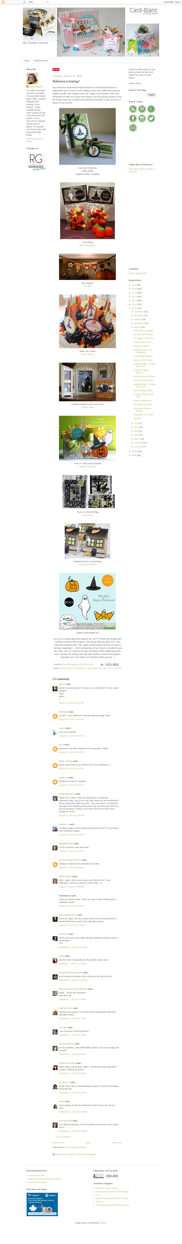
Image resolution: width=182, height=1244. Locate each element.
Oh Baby (137, 418)
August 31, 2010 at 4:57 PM (71, 703)
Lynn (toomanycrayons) (70, 972)
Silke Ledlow (65, 876)
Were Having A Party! (143, 390)
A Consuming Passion (70, 860)
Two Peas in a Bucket (112, 668)
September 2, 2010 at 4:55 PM (72, 1054)
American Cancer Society (107, 1188)
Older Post (117, 1142)
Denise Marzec (66, 1044)
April (136, 435)
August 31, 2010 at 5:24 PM (71, 752)
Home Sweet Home (142, 342)
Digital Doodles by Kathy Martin (72, 668)
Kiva (98, 1195)
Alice (61, 744)
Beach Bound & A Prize (144, 376)
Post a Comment (63, 1137)
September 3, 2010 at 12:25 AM (73, 1112)
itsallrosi (63, 777)
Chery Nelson (87, 354)
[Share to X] (112, 664)
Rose (61, 1101)
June (136, 427)
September (139, 323)
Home (26, 60)
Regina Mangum (67, 794)
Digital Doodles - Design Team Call (145, 365)
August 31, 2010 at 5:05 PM (71, 736)
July (136, 423)
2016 (134, 285)
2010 (134, 308)
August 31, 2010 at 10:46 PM (72, 925)
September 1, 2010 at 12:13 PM (73, 947)
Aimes (62, 684)
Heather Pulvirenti (87, 466)
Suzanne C (64, 1082)
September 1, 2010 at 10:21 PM (73, 980)
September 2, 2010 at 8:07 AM (72, 1018)
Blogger (103, 1223)
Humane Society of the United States (112, 1191)
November (139, 315)
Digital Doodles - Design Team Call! (145, 385)
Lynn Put (63, 934)
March (137, 439)
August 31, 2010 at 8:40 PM (71, 887)
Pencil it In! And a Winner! (141, 371)
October (138, 319)
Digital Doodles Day (142, 400)
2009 (134, 451)
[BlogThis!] (109, 664)
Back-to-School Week (143, 360)
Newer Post (58, 1142)
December (139, 312)
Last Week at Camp (142, 404)
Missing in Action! (141, 346)
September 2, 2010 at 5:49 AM (72, 999)
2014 (134, 293)
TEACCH (100, 1202)
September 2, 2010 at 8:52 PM (72, 1073)
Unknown (63, 712)
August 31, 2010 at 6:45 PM (71, 815)
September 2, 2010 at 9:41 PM (72, 1092)
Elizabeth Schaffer (87, 564)
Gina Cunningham (87, 245)
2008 (134, 455)
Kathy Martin (35, 86)
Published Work (41, 60)
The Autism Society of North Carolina (112, 1205)
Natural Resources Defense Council (45, 1179)
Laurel (62, 728)
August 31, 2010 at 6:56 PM (71, 851)
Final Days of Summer (143, 380)
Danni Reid (87, 515)
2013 (134, 296)
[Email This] (106, 664)
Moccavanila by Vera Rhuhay (73, 989)
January (138, 446)
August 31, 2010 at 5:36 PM (71, 785)
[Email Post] (102, 664)
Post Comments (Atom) (75, 1147)
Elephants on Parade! (143, 414)
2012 (134, 300)
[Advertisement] (140, 220)
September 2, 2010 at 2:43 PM (72, 1035)
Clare (61, 956)
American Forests (37, 1175)
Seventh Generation (38, 1182)
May (136, 431)
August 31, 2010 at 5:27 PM (71, 768)
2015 (134, 289)
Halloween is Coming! (143, 330)
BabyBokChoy (66, 843)
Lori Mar (87, 286)
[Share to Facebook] (114, 664)
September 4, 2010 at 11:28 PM (73, 1131)
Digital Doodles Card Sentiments (143, 351)
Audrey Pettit (87, 407)
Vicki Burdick (65, 1121)
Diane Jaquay (65, 761)
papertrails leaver (68, 915)
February (138, 443)
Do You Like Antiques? (144, 334)
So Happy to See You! (143, 338)
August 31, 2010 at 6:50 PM (71, 834)
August (137, 327)
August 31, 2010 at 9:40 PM (71, 906)
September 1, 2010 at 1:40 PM (72, 963)
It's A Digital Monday (143, 356)
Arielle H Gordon (67, 1063)
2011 (134, 304)
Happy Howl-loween (94, 668)
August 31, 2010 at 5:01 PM (71, 719)
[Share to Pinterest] (117, 664)
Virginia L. (64, 824)
